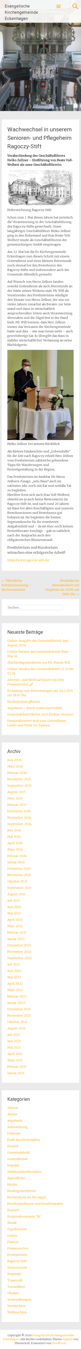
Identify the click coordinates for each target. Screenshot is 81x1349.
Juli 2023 (13, 900)
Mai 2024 (14, 837)
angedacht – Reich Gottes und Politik (34, 708)
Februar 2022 (17, 996)
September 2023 (19, 888)
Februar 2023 (16, 932)
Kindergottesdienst (21, 1191)
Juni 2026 (14, 760)
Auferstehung (17, 1127)
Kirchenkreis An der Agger (26, 1197)
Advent (12, 1108)
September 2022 (19, 958)
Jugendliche (16, 1178)
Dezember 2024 (19, 811)
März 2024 (15, 849)
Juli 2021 (13, 1035)
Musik (12, 1223)
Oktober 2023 (17, 881)
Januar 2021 (15, 1073)
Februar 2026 (17, 773)
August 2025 (16, 792)
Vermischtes (16, 1306)
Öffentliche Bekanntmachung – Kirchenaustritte (16, 585)
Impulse (13, 1165)
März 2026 (15, 766)
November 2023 (19, 875)
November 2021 (19, 1015)
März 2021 (15, 1060)
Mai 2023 (14, 913)
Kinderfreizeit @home (23, 701)
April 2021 (14, 1054)
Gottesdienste (17, 1159)
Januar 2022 (16, 1003)
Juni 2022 (14, 971)
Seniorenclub (17, 1267)
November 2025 (19, 779)
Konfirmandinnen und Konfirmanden (35, 1203)
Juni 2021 (14, 1041)
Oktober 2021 (17, 1022)
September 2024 (19, 824)
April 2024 (15, 843)
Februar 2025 (16, 805)
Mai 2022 (14, 977)
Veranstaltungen (19, 1299)
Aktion (12, 1114)
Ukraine (13, 1293)
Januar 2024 (16, 862)
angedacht (15, 1120)
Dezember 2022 (19, 945)
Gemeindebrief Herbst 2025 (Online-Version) (40, 714)
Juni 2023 (14, 907)
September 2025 (19, 785)
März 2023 (15, 926)
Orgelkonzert (17, 1229)
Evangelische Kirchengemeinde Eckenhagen (21, 12)
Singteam (14, 1274)
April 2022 (15, 983)
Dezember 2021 (19, 1009)
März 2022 (15, 990)
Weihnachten (17, 1312)
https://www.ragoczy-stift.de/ (28, 560)
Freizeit (12, 1146)
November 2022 (19, 952)
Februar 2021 (16, 1066)
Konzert (13, 1210)
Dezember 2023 (19, 868)
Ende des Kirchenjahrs (23, 1140)
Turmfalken (16, 1287)
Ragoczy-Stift (17, 1261)
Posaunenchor (18, 1248)
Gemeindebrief (18, 1152)
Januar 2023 (15, 939)
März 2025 (15, 798)
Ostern (12, 1235)
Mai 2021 (14, 1047)
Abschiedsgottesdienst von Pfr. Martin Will (38, 662)
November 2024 (19, 817)
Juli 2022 (13, 964)
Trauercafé (15, 1280)
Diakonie (14, 1133)
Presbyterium (17, 1255)
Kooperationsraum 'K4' (24, 1216)
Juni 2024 (14, 830)
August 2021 (16, 1028)
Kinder (12, 1184)
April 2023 (14, 920)
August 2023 (16, 894)
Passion (13, 1242)
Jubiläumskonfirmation (24, 1172)
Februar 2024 (17, 856)
